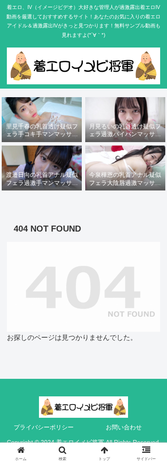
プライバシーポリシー (44, 427)
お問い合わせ (124, 427)
